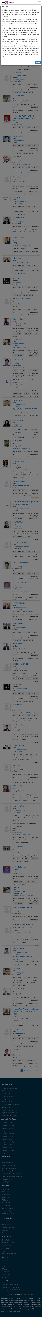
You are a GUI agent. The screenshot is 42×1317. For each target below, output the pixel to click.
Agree (38, 62)
